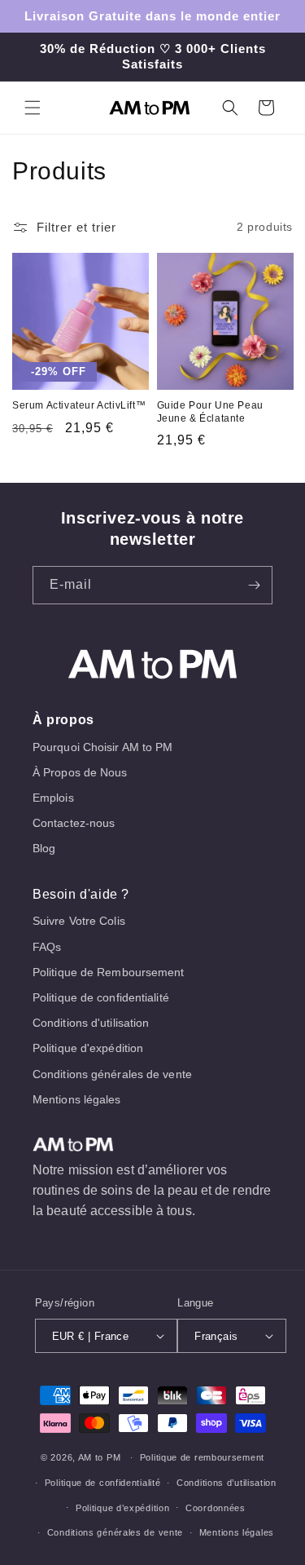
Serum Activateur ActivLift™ (79, 405)
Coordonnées (215, 1508)
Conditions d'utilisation (91, 1022)
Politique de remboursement (202, 1457)
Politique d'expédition (88, 1047)
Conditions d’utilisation (226, 1483)
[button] (32, 108)
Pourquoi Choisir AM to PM (103, 747)
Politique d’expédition (122, 1508)
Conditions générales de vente (112, 1074)
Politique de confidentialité (101, 997)
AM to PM (99, 1457)
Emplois (53, 797)
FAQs (47, 946)
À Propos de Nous (80, 772)
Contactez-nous (74, 822)
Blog (44, 848)
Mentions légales (77, 1099)
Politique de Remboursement (109, 972)
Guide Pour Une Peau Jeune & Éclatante (210, 412)
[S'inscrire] (254, 585)
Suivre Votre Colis (79, 920)
